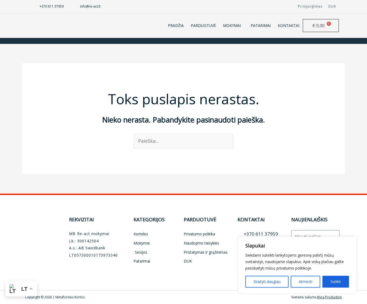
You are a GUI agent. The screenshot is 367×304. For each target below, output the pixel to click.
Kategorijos (149, 219)
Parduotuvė (203, 25)
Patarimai (261, 25)
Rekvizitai (81, 219)
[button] (233, 25)
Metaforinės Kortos (70, 297)
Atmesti (305, 281)
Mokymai (232, 25)
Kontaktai (288, 25)
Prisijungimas (310, 6)
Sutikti (335, 281)
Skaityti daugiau (266, 281)
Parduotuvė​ (200, 219)
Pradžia (176, 25)
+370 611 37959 (51, 6)
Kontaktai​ (251, 219)
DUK (332, 6)
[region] (297, 265)
